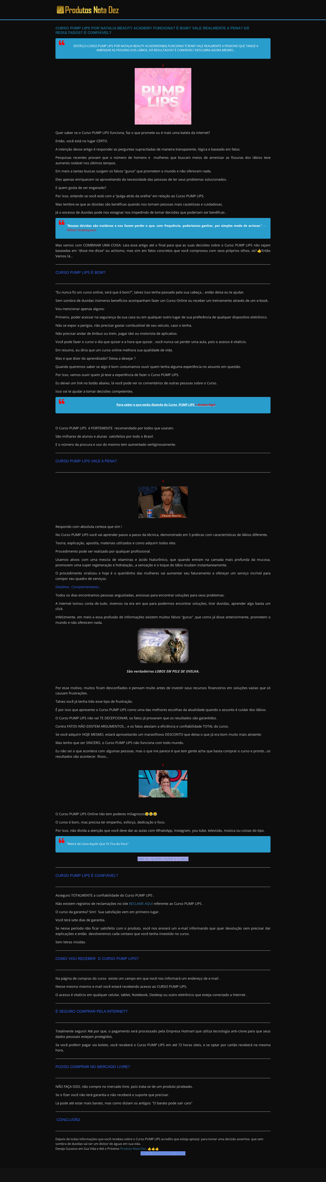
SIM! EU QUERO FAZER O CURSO (163, 859)
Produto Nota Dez (133, 1149)
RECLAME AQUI (141, 903)
